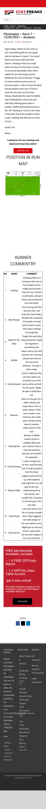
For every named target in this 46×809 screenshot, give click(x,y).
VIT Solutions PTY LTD (24, 778)
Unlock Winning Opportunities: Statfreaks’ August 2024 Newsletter (23, 700)
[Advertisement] (23, 224)
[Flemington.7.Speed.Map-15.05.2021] (23, 172)
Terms (7, 750)
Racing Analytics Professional (38, 669)
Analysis (17, 42)
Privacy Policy (7, 744)
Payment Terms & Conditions (8, 756)
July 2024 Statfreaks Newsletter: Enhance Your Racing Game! (23, 734)
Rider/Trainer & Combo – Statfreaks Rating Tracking (23, 667)
